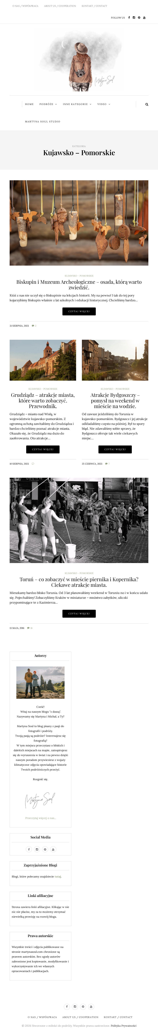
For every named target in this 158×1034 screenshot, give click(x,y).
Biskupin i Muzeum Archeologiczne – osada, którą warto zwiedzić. (79, 284)
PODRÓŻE (46, 104)
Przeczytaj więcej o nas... (40, 818)
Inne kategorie (75, 104)
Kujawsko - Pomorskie (79, 276)
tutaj (58, 876)
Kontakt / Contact (94, 5)
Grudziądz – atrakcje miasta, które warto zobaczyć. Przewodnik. (43, 400)
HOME (29, 104)
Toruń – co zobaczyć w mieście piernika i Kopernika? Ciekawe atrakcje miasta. (79, 582)
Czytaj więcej (79, 311)
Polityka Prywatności (123, 1025)
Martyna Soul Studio (43, 121)
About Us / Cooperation (60, 5)
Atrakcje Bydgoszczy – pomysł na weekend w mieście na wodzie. (115, 400)
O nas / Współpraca (25, 5)
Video (102, 104)
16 (31, 628)
